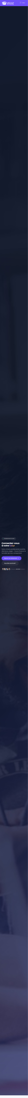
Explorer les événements (10, 558)
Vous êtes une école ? (10, 563)
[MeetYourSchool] (8, 3)
